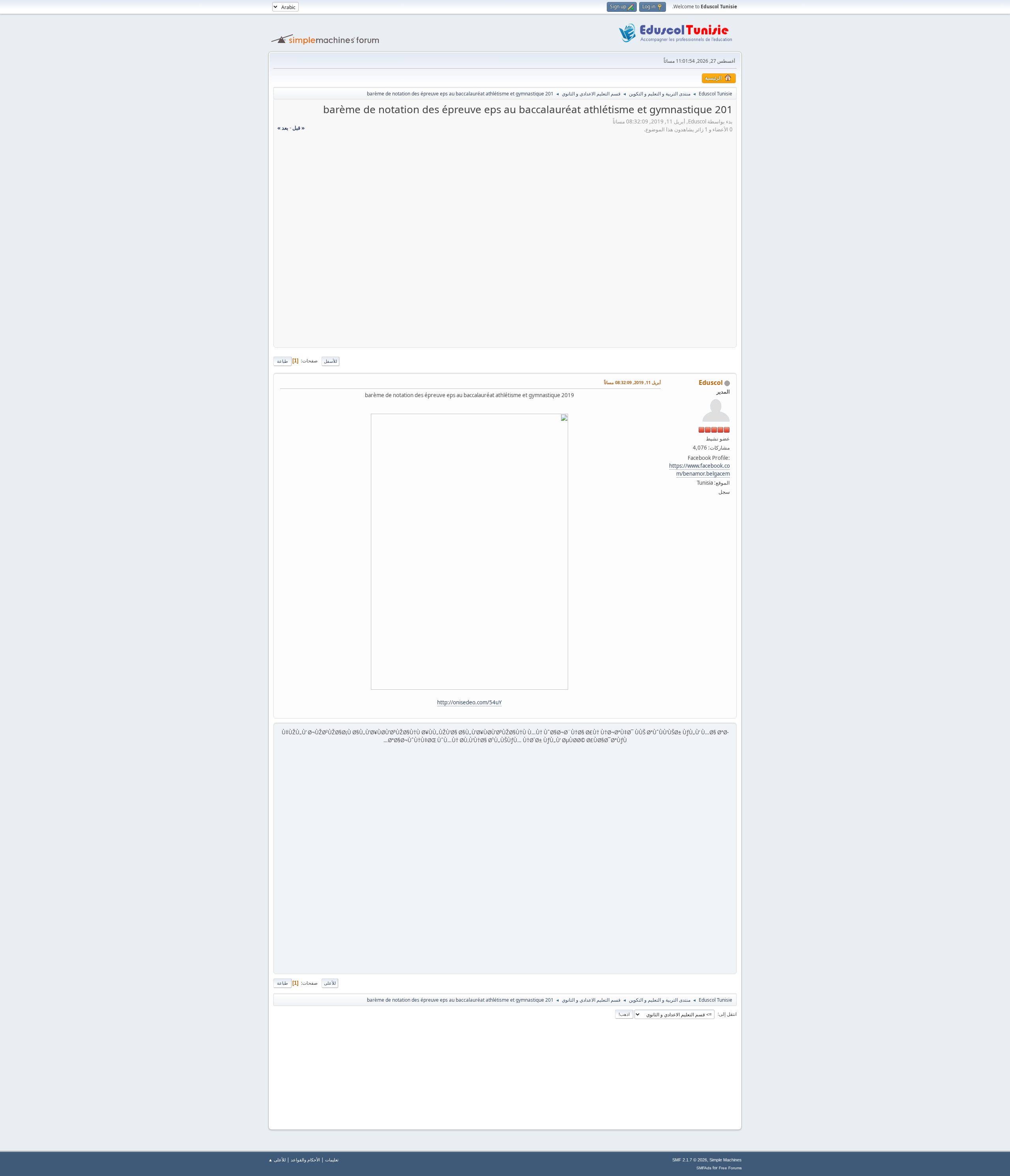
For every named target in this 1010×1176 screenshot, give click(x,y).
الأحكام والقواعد (305, 1160)
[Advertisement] (505, 182)
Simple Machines (725, 1159)
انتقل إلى (728, 1013)
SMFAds (703, 1168)
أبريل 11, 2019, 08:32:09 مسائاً (632, 382)
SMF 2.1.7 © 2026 (689, 1159)
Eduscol (711, 382)
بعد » (282, 127)
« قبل (298, 127)
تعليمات (332, 1160)
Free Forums (730, 1168)
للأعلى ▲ (277, 1160)
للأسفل (330, 361)
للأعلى (330, 983)
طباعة (282, 361)
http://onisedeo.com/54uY (469, 702)
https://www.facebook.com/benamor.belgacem (699, 469)
